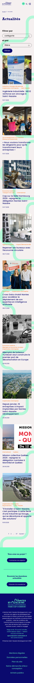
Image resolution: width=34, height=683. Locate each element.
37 (16, 534)
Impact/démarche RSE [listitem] (23, 244)
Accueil (4, 11)
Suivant (21, 534)
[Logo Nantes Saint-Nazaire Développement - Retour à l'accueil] (6, 3)
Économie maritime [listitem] (9, 191)
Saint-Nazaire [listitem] (25, 88)
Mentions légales (17, 653)
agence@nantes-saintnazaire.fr (17, 635)
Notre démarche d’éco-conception (17, 667)
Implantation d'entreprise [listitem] (11, 88)
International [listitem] (21, 193)
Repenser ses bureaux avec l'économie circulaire (16, 249)
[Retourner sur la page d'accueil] (17, 603)
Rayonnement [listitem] (7, 505)
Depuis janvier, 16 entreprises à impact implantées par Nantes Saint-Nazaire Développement (14, 409)
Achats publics (17, 673)
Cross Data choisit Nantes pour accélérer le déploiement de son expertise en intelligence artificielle (16, 299)
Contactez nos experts (17, 560)
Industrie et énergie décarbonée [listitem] (13, 86)
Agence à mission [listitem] (8, 244)
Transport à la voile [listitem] (9, 193)
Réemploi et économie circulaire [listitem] (13, 347)
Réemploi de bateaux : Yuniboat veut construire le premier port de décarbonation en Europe (16, 356)
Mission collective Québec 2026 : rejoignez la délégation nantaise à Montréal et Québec (15, 459)
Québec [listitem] (15, 452)
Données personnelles (17, 657)
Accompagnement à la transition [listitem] (13, 137)
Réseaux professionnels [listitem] (10, 139)
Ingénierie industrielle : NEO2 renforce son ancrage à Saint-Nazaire (17, 94)
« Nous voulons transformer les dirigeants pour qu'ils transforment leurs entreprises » (17, 146)
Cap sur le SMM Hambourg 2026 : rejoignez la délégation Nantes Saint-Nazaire (16, 200)
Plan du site (17, 661)
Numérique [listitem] (6, 291)
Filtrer (7, 50)
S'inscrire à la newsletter (17, 584)
